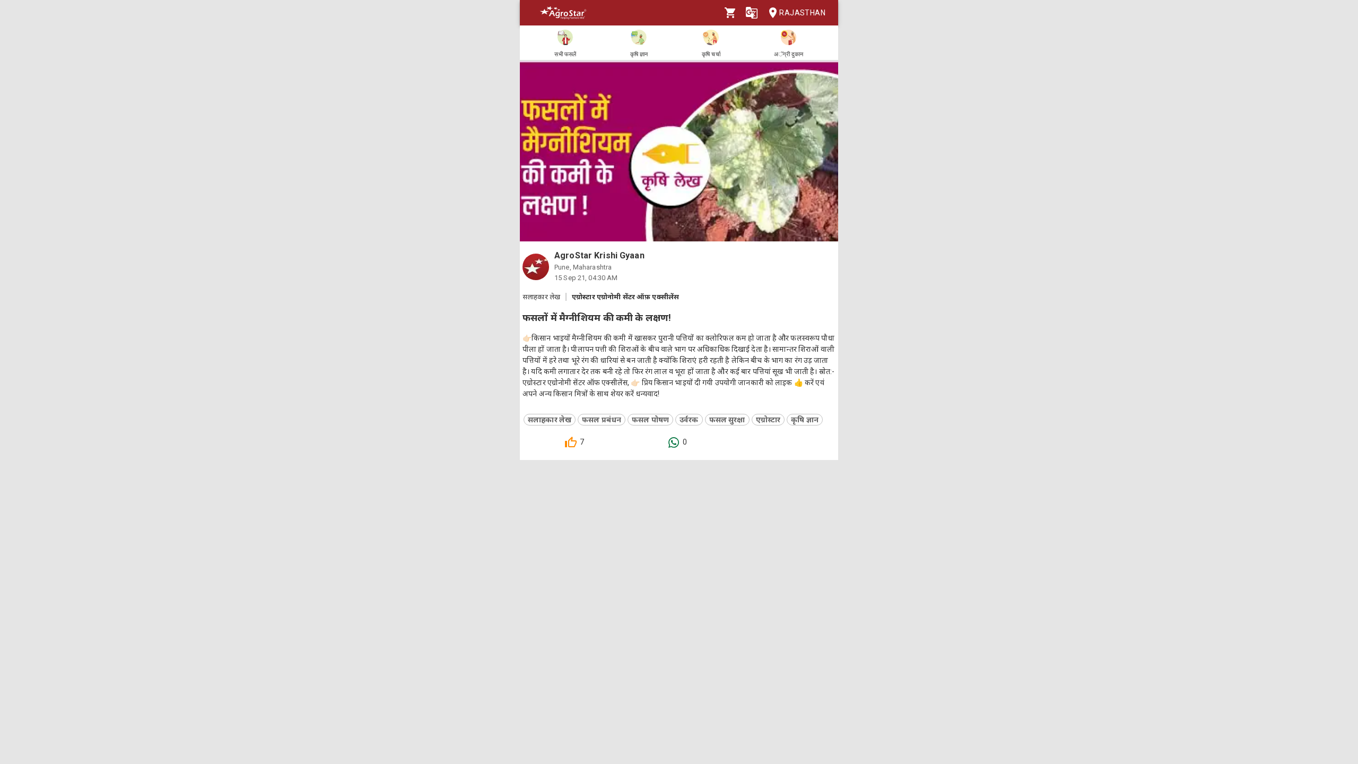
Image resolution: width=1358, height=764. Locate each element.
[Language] (751, 12)
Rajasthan (802, 12)
